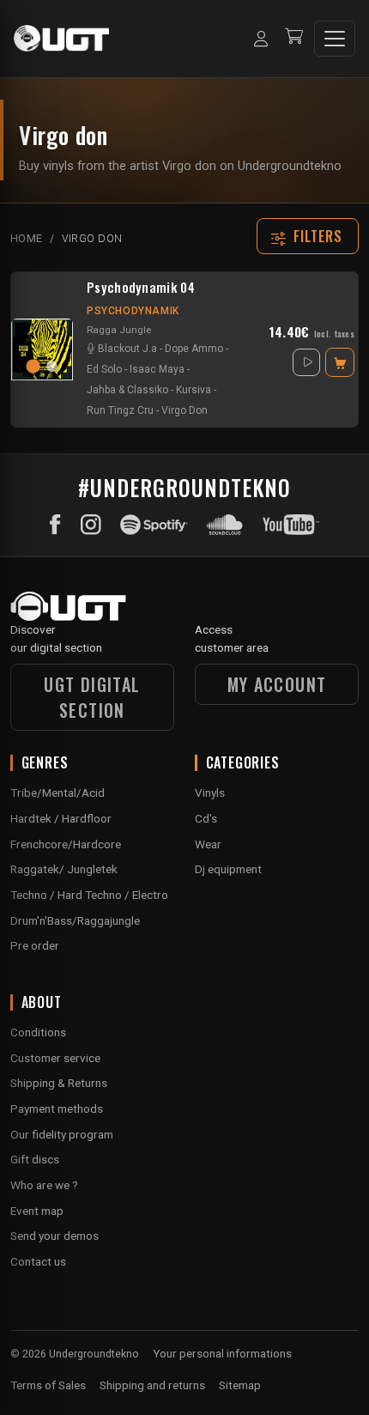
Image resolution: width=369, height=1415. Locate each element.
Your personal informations (222, 1353)
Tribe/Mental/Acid (57, 792)
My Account (277, 684)
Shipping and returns (152, 1385)
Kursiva (193, 390)
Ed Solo (104, 369)
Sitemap (240, 1385)
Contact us (38, 1261)
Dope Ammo (194, 349)
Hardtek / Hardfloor (61, 818)
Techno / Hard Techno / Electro (89, 895)
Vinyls (210, 792)
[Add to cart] (339, 362)
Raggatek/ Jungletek (64, 869)
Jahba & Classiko (127, 390)
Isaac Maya (157, 369)
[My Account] (261, 38)
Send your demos (54, 1235)
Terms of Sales (48, 1385)
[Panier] (294, 38)
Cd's (206, 818)
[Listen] (306, 362)
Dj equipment (228, 869)
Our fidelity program (61, 1134)
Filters (318, 236)
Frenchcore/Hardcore (65, 844)
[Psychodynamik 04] (42, 349)
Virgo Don (184, 410)
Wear (208, 844)
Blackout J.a (127, 349)
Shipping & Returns (58, 1083)
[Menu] (334, 39)
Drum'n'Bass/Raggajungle (75, 920)
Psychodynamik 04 (141, 287)
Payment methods (56, 1108)
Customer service (55, 1058)
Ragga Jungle (119, 330)
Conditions (38, 1032)
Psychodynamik (133, 311)
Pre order (34, 945)
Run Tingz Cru (120, 410)
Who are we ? (44, 1185)
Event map (37, 1211)
